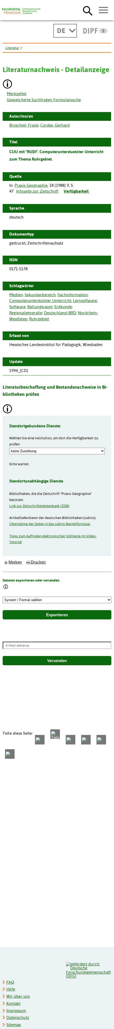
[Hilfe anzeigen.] (8, 84)
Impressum (16, 1010)
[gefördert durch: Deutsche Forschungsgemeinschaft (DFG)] (88, 969)
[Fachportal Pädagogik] (21, 11)
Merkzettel (17, 93)
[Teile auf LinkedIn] (86, 739)
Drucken (38, 562)
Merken (15, 562)
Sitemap (13, 1024)
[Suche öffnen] (87, 10)
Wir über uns (18, 996)
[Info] (6, 587)
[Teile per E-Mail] (101, 739)
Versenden (57, 661)
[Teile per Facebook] (40, 739)
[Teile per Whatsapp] (70, 739)
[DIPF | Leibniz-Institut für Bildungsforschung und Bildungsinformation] (95, 30)
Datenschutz (17, 1017)
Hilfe (10, 989)
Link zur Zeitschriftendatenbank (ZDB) (39, 506)
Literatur (12, 48)
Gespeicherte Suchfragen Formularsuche (44, 99)
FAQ (10, 982)
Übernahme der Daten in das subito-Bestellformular (49, 524)
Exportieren (57, 615)
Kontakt (13, 1003)
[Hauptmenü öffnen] (103, 10)
